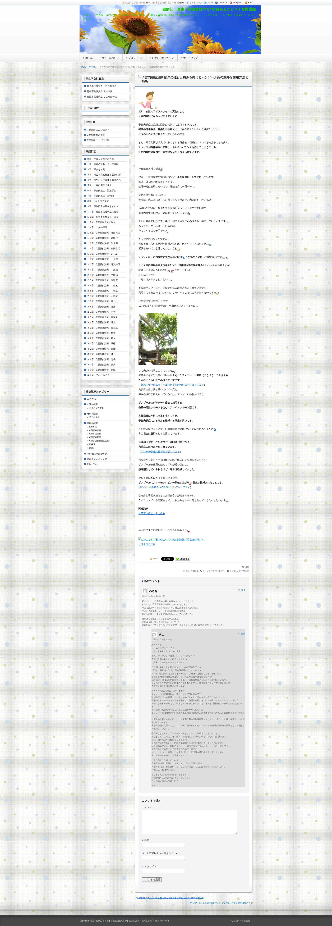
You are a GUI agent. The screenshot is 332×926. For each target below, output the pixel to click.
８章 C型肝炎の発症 (98, 201)
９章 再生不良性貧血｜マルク (102, 206)
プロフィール (135, 57)
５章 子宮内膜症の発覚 (99, 185)
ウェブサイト (149, 866)
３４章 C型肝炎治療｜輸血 (101, 338)
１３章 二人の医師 (97, 227)
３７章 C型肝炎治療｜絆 (100, 354)
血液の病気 (92, 404)
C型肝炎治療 (95, 434)
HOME (83, 67)
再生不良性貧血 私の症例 (99, 91)
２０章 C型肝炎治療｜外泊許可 (103, 264)
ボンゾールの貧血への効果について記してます (164, 487)
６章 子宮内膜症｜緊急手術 (101, 190)
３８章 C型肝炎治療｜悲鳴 (101, 359)
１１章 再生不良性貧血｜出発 (102, 217)
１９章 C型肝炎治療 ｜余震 (102, 259)
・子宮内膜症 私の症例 (152, 513)
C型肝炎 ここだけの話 (98, 140)
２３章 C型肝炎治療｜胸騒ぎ (102, 280)
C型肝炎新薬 (95, 437)
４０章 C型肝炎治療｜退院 (101, 370)
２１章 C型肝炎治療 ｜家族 (102, 269)
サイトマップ (190, 57)
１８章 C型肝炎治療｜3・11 (102, 254)
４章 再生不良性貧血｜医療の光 (104, 180)
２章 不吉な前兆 (96, 169)
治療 (247, 567)
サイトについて (110, 57)
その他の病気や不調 (97, 453)
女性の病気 (92, 414)
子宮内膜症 (243, 571)
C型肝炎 (93, 427)
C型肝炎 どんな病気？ (98, 129)
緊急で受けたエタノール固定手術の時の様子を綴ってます (172, 384)
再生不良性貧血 (96, 408)
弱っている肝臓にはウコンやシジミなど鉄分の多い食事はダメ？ (220, 903)
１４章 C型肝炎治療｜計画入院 (103, 232)
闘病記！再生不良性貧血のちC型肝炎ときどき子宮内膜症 (209, 9)
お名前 (145, 840)
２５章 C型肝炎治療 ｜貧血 (102, 290)
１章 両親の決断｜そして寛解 (102, 164)
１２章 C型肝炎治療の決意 (101, 222)
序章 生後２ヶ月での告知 (100, 159)
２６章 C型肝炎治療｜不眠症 (102, 296)
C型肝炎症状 (95, 430)
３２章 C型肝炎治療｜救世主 (102, 327)
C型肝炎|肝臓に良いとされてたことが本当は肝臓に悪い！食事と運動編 (170, 897)
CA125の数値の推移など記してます (160, 451)
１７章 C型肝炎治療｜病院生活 (103, 248)
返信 (243, 590)
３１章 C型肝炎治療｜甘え (101, 322)
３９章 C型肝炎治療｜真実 (101, 364)
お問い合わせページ (163, 57)
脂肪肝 (92, 448)
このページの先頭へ (242, 921)
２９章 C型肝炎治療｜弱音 (101, 312)
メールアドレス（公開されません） (161, 853)
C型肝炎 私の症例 (96, 135)
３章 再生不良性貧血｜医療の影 (104, 174)
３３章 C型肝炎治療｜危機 (101, 333)
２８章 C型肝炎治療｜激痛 (101, 306)
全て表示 (93, 67)
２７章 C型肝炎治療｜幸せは (102, 301)
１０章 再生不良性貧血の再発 (102, 211)
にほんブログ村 (147, 544)
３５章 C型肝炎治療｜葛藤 (101, 343)
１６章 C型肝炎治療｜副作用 (102, 243)
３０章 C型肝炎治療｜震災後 (102, 317)
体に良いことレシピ (97, 459)
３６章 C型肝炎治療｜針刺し (102, 349)
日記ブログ (92, 464)
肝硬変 (92, 444)
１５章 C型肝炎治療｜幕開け (102, 238)
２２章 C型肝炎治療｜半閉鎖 (102, 275)
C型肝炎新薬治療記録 (99, 441)
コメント (147, 807)
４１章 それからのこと (99, 375)
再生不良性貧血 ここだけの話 (102, 96)
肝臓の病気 (92, 423)
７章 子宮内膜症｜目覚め (100, 195)
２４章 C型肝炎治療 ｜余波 (102, 285)
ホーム (89, 57)
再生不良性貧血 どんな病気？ (102, 86)
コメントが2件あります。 (214, 571)
